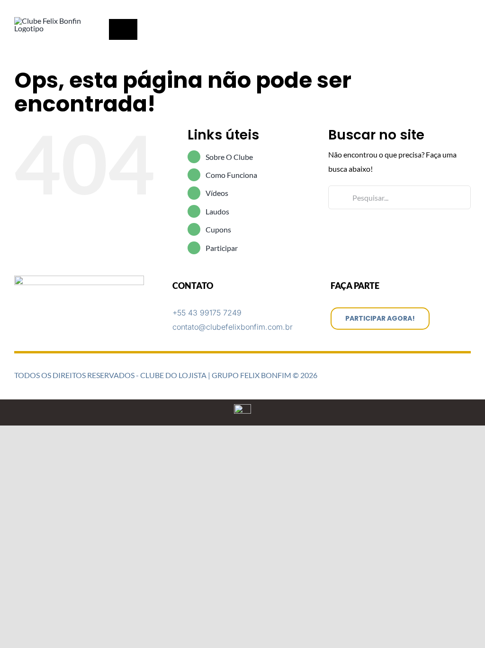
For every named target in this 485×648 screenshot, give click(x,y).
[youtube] (468, 9)
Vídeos (217, 192)
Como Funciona (231, 174)
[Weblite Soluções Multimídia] (242, 407)
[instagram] (453, 9)
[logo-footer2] (79, 279)
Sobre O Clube (229, 156)
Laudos (217, 211)
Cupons (218, 229)
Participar (222, 247)
